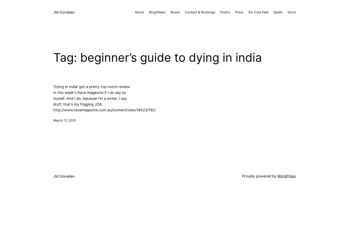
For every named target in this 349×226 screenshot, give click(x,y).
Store (291, 12)
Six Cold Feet (258, 12)
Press (239, 12)
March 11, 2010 (64, 120)
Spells (278, 12)
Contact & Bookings (200, 12)
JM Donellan (64, 12)
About (139, 12)
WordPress (286, 176)
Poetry (225, 12)
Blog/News (157, 12)
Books (175, 12)
